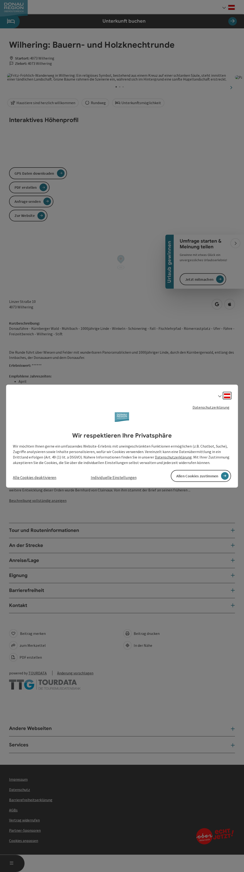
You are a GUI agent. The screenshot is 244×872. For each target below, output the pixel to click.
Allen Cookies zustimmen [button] (197, 476)
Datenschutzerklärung (211, 407)
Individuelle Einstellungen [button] (114, 477)
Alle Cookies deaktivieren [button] (34, 477)
